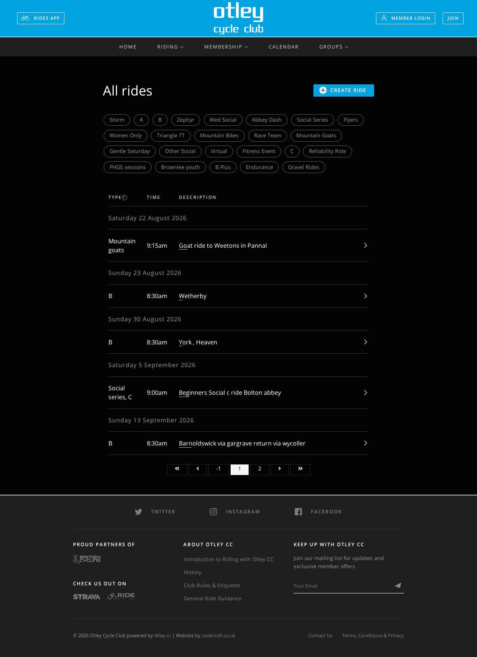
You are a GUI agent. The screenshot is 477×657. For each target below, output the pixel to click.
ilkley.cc (162, 635)
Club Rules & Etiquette (212, 585)
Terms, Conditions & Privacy (373, 635)
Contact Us (320, 635)
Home (128, 46)
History (192, 572)
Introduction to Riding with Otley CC (229, 559)
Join (453, 18)
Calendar (284, 46)
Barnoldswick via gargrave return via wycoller (242, 443)
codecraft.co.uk (219, 635)
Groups (331, 46)
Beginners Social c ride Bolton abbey (230, 392)
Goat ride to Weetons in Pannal (223, 245)
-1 (218, 468)
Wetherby (192, 296)
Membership (223, 46)
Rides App (46, 18)
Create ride (348, 90)
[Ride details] (364, 245)
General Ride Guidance (212, 598)
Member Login (410, 18)
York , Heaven (198, 342)
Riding (167, 46)
